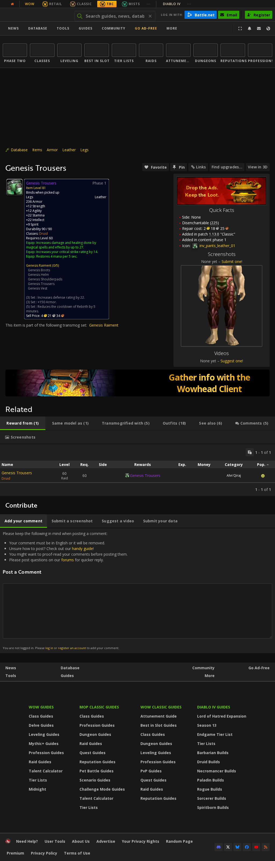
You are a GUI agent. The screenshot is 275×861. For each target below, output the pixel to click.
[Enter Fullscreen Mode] (240, 28)
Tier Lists (38, 780)
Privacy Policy (44, 853)
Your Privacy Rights (140, 841)
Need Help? (27, 841)
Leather (69, 149)
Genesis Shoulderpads (45, 279)
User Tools (55, 841)
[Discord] (219, 847)
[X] (228, 847)
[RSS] (266, 847)
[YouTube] (256, 847)
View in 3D (257, 166)
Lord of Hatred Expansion (221, 716)
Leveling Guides (44, 734)
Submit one (231, 261)
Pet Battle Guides (96, 770)
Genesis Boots (39, 270)
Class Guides (41, 716)
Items (37, 149)
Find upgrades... (227, 166)
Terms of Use (77, 853)
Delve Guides (41, 725)
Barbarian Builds (213, 752)
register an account (72, 648)
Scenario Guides (94, 780)
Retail (55, 4)
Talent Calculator (46, 770)
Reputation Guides (97, 761)
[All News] (12, 4)
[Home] (36, 14)
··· (149, 4)
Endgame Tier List (215, 734)
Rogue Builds (209, 789)
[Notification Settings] (249, 28)
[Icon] (14, 187)
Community (113, 28)
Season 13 (206, 725)
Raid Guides (40, 761)
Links (201, 166)
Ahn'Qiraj (234, 475)
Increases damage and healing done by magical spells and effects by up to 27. (61, 244)
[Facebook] (247, 847)
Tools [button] (63, 28)
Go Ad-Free (146, 28)
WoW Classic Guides (161, 707)
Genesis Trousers (41, 283)
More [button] (172, 28)
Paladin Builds (210, 780)
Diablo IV (177, 4)
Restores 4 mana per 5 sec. (56, 256)
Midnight (37, 789)
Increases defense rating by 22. (61, 297)
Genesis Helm (38, 274)
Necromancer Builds (216, 770)
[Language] (268, 28)
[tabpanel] (137, 470)
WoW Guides (41, 707)
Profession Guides (46, 752)
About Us (81, 841)
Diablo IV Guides (213, 707)
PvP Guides (151, 770)
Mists (134, 4)
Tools (10, 675)
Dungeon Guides (95, 734)
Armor (52, 149)
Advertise (105, 841)
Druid (43, 233)
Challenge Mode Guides (102, 789)
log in (49, 648)
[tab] (22, 423)
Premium (15, 853)
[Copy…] (250, 452)
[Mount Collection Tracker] (137, 383)
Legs (84, 149)
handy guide (82, 548)
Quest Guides (92, 752)
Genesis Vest (37, 288)
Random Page (179, 841)
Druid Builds (208, 761)
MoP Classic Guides (99, 707)
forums (67, 559)
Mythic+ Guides (44, 743)
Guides (85, 28)
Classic (84, 4)
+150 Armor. (47, 302)
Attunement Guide (158, 716)
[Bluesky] (237, 847)
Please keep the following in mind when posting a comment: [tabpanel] (65, 590)
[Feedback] (259, 28)
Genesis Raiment (38, 265)
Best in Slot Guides (158, 725)
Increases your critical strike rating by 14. (67, 251)
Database (37, 28)
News (13, 28)
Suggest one (231, 360)
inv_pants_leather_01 (216, 245)
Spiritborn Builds (213, 807)
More (210, 675)
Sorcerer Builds (211, 798)
